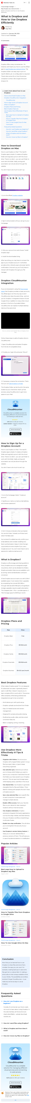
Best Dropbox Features (11, 109)
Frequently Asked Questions (13, 127)
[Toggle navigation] (28, 2)
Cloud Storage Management (8, 866)
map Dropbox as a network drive (15, 69)
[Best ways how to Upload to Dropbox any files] (15, 855)
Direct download (15, 429)
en (24, 2)
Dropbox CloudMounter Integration (15, 98)
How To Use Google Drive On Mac (16, 122)
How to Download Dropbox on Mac (14, 95)
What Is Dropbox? (9, 104)
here (28, 1095)
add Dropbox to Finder (16, 383)
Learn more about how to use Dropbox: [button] (14, 92)
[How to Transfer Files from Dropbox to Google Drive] (15, 892)
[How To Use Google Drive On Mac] (15, 929)
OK (15, 1100)
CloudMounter (10, 100)
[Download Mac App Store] (15, 433)
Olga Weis (8, 28)
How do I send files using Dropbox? (16, 131)
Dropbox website (17, 195)
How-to (18, 866)
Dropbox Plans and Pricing (12, 106)
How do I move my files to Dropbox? (17, 137)
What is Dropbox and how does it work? (15, 1029)
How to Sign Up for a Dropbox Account (16, 102)
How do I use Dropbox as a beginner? (17, 129)
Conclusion (9, 124)
